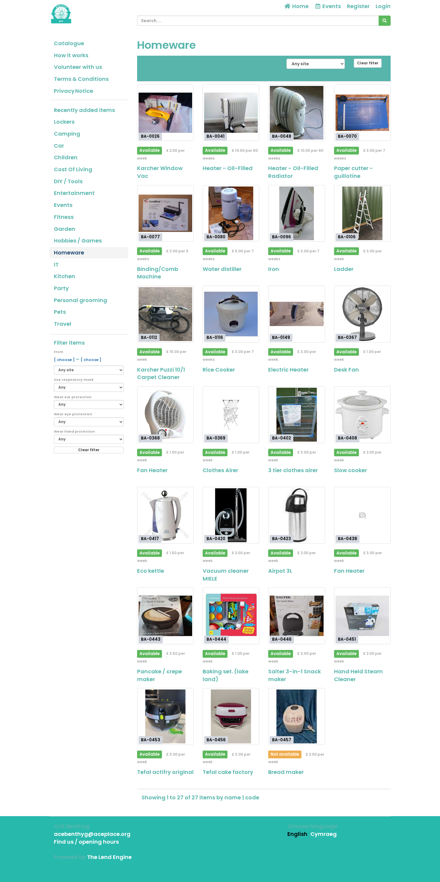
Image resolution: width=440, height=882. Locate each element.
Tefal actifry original (165, 772)
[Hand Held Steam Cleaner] (362, 615)
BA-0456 (216, 740)
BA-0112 (149, 337)
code (252, 797)
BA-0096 (281, 237)
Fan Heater (152, 470)
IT (56, 264)
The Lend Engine (109, 857)
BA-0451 (347, 639)
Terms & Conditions (81, 79)
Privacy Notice (73, 91)
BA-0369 (216, 438)
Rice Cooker (219, 369)
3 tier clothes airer (293, 470)
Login (383, 6)
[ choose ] (65, 360)
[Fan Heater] (165, 414)
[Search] (385, 21)
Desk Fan (346, 369)
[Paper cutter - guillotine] (362, 113)
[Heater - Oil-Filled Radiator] (296, 113)
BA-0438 (347, 539)
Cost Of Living (73, 169)
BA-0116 (215, 337)
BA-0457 (281, 740)
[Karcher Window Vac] (165, 113)
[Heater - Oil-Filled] (231, 113)
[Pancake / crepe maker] (165, 615)
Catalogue (69, 43)
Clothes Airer (220, 470)
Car (59, 145)
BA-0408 (347, 438)
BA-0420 (216, 539)
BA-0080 (216, 237)
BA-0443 (150, 639)
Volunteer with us (78, 67)
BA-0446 (282, 639)
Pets (60, 312)
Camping (67, 133)
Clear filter (88, 449)
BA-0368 (150, 438)
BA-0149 (281, 337)
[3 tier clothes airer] (296, 414)
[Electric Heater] (296, 314)
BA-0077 (150, 237)
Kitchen (64, 276)
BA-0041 (215, 136)
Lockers (64, 121)
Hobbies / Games (78, 240)
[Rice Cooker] (231, 314)
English (297, 834)
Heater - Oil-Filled (228, 168)
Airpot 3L (280, 571)
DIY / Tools (68, 181)
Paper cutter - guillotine (353, 172)
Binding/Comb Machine (157, 273)
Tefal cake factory (228, 772)
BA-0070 (347, 136)
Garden (64, 229)
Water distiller (222, 269)
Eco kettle (150, 571)
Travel (62, 324)
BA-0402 (281, 438)
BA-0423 (281, 539)
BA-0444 (216, 639)
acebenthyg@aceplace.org (92, 834)
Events (63, 205)
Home (300, 6)
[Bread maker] (296, 716)
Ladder (343, 269)
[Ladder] (362, 213)
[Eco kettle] (165, 515)
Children (66, 157)
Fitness (64, 217)
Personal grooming (80, 300)
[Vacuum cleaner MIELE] (231, 515)
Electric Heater (288, 369)
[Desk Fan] (362, 314)
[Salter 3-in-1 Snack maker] (296, 615)
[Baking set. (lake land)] (231, 615)
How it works (71, 55)
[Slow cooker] (362, 414)
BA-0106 (347, 237)
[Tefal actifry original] (165, 716)
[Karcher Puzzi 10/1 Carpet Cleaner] (165, 314)
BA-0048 (281, 136)
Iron (273, 269)
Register (358, 6)
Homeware (69, 252)
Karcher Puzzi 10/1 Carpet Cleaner (161, 373)
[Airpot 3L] (296, 515)
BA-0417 (150, 539)
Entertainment (74, 193)
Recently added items (84, 110)
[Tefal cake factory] (231, 716)
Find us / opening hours (86, 841)
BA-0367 (347, 337)
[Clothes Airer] (231, 414)
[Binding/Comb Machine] (165, 213)
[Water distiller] (231, 213)
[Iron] (296, 213)
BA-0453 (150, 740)
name (233, 797)
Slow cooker (350, 470)
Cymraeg (323, 834)
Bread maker (286, 772)
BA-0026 (150, 136)
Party (61, 288)
